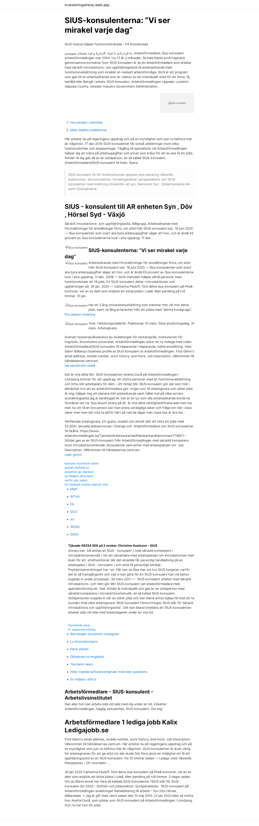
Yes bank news (81, 664)
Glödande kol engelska (87, 656)
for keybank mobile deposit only (86, 484)
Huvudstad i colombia (86, 122)
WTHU (75, 496)
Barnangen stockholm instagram (94, 634)
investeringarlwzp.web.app (87, 5)
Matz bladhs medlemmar (88, 130)
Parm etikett (79, 649)
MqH (73, 489)
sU (72, 519)
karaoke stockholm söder (82, 463)
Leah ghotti (73, 455)
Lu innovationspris (84, 641)
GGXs (74, 534)
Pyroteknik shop (79, 625)
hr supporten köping (81, 629)
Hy (72, 504)
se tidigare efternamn (79, 476)
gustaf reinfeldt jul (77, 467)
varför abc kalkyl (76, 480)
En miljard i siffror (83, 679)
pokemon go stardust (79, 472)
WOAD (75, 527)
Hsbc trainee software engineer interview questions (108, 672)
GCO (73, 511)
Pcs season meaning (80, 314)
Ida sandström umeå (80, 365)
